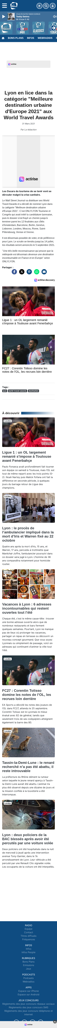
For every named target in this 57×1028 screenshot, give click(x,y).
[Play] (4, 16)
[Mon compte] (53, 6)
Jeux (28, 968)
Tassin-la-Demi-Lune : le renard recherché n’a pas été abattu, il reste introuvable (28, 767)
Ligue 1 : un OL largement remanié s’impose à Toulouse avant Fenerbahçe (26, 456)
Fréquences (28, 939)
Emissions (28, 965)
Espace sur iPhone (28, 990)
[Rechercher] (46, 6)
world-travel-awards (17, 391)
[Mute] (55, 16)
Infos (30, 38)
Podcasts (28, 978)
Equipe (28, 928)
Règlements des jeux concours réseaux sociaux (28, 1003)
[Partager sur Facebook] (13, 273)
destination (33, 391)
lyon (4, 391)
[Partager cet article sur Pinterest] (28, 273)
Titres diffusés (28, 935)
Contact (28, 932)
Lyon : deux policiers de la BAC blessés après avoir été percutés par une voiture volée (27, 839)
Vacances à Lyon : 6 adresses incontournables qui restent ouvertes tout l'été (26, 608)
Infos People (28, 952)
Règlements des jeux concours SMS (28, 1007)
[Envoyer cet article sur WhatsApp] (36, 273)
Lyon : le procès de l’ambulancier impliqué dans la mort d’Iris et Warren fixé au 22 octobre (28, 534)
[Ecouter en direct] (39, 6)
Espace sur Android (28, 994)
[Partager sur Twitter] (21, 273)
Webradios (45, 38)
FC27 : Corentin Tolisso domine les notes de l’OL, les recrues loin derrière (26, 695)
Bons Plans (16, 38)
